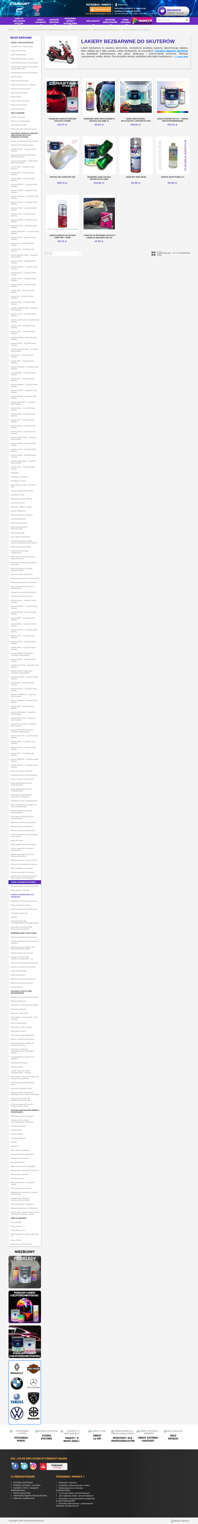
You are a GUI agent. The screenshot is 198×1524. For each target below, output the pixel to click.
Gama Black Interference (20, 537)
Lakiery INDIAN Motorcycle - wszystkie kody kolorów (22, 672)
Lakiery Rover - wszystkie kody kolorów (23, 409)
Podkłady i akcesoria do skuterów (24, 901)
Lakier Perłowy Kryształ (20, 101)
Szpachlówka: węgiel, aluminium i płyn (24, 486)
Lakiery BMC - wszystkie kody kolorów (22, 173)
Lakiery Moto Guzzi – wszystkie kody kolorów (23, 719)
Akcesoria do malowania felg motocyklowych (22, 817)
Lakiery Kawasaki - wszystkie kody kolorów (24, 678)
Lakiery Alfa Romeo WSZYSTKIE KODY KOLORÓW (23, 156)
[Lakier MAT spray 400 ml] (136, 155)
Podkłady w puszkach (19, 477)
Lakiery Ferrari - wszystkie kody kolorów (23, 238)
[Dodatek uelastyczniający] (173, 155)
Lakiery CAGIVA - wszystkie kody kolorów (24, 631)
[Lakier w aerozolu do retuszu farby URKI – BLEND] (62, 214)
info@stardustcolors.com (98, 14)
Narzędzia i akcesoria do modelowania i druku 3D (20, 1099)
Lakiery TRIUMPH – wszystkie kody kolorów (24, 760)
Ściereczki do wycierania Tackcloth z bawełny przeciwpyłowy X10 (99, 236)
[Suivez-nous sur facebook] (16, 1466)
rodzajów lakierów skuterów (171, 51)
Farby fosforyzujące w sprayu (22, 59)
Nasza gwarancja (21, 1493)
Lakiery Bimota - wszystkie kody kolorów (23, 613)
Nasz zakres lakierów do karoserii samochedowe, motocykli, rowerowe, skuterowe (24, 135)
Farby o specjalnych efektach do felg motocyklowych (23, 806)
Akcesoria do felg (18, 503)
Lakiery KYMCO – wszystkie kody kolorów (24, 689)
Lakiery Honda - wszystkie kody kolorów (23, 262)
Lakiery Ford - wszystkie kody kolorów (22, 250)
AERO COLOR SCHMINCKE (21, 1244)
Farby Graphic (16, 1222)
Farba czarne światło (19, 105)
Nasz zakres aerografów (20, 1150)
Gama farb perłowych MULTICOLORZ (19, 528)
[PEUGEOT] (33, 1398)
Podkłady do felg (17, 495)
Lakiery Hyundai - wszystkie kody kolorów (24, 268)
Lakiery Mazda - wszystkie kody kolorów (23, 344)
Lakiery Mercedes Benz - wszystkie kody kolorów (24, 350)
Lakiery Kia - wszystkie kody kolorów (22, 297)
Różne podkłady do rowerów (22, 868)
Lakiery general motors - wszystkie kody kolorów (24, 256)
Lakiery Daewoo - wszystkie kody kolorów (24, 221)
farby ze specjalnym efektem (19, 21)
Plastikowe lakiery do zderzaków (24, 582)
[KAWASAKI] (33, 1413)
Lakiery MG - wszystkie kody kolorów (22, 356)
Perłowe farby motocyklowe (22, 826)
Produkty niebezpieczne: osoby (74, 1485)
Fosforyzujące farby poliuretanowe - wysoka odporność (25, 68)
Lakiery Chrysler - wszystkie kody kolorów (24, 203)
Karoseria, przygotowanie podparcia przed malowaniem (75, 1499)
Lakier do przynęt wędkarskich (22, 1035)
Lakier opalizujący (18, 109)
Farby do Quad (17, 840)
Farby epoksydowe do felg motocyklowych (21, 790)
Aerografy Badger (18, 1162)
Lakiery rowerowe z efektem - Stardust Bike (22, 849)
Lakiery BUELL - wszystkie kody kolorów (23, 625)
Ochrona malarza (17, 1178)
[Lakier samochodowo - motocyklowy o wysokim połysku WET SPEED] (136, 97)
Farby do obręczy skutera (21, 905)
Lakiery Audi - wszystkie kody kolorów (22, 168)
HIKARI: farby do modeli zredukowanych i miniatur (21, 1072)
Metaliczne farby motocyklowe (23, 830)
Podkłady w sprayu (18, 481)
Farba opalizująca (18, 533)
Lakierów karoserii (54, 20)
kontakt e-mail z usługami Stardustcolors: (25, 1489)
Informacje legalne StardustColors (30, 1495)
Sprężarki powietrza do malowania (24, 1208)
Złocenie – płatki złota (19, 1013)
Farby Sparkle (16, 1226)
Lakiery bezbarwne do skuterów (22, 895)
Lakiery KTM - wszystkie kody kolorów (22, 684)
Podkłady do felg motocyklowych (24, 801)
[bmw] (16, 1383)
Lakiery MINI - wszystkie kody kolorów (22, 362)
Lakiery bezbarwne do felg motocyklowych (21, 811)
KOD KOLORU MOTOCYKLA (22, 596)
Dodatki (14, 917)
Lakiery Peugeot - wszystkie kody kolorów (24, 385)
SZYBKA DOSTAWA (23, 1482)
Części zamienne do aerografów (23, 1166)
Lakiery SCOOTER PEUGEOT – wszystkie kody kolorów (23, 731)
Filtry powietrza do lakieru (21, 1188)
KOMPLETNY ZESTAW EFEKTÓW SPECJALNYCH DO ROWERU (24, 877)
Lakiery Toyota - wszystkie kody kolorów (23, 456)
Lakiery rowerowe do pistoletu (22, 872)
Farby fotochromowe (19, 93)
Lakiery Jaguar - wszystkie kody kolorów (23, 285)
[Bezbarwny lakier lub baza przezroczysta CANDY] (99, 155)
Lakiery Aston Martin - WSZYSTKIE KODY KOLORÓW (24, 162)
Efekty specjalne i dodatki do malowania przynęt (22, 1044)
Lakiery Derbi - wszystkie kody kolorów (23, 636)
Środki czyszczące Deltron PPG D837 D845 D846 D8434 (23, 948)
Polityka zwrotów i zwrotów (27, 1485)
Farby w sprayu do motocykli (22, 779)
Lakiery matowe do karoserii (22, 953)
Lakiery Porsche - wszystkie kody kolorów (24, 391)
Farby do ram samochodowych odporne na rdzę (23, 557)
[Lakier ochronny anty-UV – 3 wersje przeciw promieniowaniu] (173, 97)
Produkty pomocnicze (19, 913)
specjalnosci (93, 21)
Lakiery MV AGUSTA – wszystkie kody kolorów (23, 725)
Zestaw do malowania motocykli (23, 592)
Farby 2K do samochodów (21, 547)
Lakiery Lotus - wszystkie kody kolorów (23, 332)
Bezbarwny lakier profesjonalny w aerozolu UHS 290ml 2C (99, 120)
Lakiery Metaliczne (18, 511)
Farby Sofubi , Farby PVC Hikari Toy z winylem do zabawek (25, 1077)
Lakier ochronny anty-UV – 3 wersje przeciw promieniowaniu (172, 120)
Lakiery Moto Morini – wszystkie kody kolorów (23, 713)
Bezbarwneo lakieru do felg (21, 499)
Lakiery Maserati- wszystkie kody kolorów (24, 338)
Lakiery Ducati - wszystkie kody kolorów (23, 642)
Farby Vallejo (16, 1240)
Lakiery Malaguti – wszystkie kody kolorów (24, 701)
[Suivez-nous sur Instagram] (34, 1466)
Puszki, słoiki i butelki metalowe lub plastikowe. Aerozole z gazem (25, 1213)
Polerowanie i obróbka (19, 1174)
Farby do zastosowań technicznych (24, 963)
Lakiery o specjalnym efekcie (22, 43)
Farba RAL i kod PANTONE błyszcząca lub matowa (21, 928)
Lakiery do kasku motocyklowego (24, 909)
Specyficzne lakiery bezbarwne (23, 979)
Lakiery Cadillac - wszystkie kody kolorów (24, 191)
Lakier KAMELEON (18, 51)
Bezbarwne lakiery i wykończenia (24, 933)
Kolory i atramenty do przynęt (22, 1039)
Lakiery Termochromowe (20, 89)
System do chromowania (20, 121)
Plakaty (14, 1142)
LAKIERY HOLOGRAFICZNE (22, 47)
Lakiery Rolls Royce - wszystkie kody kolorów (23, 403)
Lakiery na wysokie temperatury (23, 967)
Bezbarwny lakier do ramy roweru (24, 860)
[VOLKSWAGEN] (16, 1413)
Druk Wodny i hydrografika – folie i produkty (24, 1018)
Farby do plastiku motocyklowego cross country (24, 835)
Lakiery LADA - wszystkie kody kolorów (23, 303)
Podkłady (14, 473)
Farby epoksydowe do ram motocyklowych (21, 784)
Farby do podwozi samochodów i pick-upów (24, 563)
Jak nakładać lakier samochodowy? (76, 1496)
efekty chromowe (40, 20)
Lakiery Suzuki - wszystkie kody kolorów (23, 450)
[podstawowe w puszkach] (25, 1272)
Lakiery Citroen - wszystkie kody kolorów (23, 209)
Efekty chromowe (17, 113)
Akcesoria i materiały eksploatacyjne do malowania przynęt (22, 1051)
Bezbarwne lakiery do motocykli (23, 822)
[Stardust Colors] (26, 8)
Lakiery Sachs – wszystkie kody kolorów (23, 742)
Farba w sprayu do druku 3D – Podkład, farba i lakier (22, 1105)
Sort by (48, 253)
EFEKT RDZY (16, 97)
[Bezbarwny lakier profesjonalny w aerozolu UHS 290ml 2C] (99, 97)
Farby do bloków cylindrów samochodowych (21, 569)
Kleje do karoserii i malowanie (22, 1204)
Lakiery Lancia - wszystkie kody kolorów (23, 315)
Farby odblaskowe (18, 975)
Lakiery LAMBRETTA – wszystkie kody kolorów (23, 695)
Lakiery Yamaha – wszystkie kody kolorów (24, 766)
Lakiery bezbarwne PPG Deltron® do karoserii (25, 942)
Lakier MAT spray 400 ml (136, 177)
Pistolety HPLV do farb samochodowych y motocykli (22, 1121)
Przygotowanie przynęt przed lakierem (22, 1058)
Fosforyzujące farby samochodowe (24, 73)
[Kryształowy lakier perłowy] (62, 155)
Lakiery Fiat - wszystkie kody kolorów (22, 244)
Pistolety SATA (16, 1130)
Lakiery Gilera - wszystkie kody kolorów (23, 648)
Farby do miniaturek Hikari (21, 1088)
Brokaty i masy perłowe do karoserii (25, 997)
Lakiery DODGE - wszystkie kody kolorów (24, 226)
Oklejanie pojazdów (18, 1009)
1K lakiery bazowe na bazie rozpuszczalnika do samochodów (24, 542)
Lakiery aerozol (17, 987)
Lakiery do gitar (17, 1067)
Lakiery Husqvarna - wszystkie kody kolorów (25, 666)
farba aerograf (125, 20)
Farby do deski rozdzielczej (22, 574)
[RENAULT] (16, 1368)
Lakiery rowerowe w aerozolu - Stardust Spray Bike (23, 855)
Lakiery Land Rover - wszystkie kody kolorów (25, 321)
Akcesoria (15, 1146)
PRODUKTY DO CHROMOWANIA (24, 129)
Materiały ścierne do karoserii (22, 1116)
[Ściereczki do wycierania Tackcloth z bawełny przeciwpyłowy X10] (99, 214)
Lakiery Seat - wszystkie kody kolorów (22, 421)
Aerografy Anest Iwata (19, 1158)
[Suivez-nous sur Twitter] (25, 1466)
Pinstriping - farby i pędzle (21, 1027)
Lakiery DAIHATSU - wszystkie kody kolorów (25, 232)
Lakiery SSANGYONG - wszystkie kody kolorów (24, 438)
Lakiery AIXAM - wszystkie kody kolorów (23, 150)
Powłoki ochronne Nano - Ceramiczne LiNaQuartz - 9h (22, 958)
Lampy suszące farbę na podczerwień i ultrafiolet (20, 1199)
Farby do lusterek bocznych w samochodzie (22, 587)
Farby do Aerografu (18, 1218)
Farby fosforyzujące (18, 55)
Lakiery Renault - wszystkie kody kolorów (24, 397)
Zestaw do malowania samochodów (25, 141)
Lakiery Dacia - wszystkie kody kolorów (23, 215)
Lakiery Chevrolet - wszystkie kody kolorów (24, 197)
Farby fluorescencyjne (19, 81)
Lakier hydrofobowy (18, 971)
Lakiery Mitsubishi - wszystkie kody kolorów (25, 368)
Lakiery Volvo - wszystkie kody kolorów (23, 468)
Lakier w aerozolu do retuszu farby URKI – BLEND (62, 236)
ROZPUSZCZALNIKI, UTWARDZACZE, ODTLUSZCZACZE (25, 922)
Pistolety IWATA (17, 1134)
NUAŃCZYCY (142, 21)
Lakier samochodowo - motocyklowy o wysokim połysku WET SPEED (136, 121)
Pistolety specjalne (18, 1138)
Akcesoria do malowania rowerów (24, 864)
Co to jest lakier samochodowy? (74, 1493)
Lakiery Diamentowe (19, 523)
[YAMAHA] (16, 1398)
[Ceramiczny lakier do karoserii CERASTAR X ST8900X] (62, 97)
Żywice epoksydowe (19, 1023)
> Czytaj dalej (181, 56)
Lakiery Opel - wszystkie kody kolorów (22, 379)
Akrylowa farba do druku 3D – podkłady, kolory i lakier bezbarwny (25, 1093)
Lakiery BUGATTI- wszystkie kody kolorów (24, 185)
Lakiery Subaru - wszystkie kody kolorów (23, 444)
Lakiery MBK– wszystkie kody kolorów (22, 707)
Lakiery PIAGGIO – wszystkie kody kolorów (24, 736)
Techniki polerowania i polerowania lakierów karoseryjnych (74, 1504)
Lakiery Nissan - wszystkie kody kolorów (23, 374)
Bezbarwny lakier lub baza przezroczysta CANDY (99, 178)
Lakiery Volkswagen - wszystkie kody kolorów (23, 462)
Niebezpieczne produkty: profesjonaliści (70, 1489)
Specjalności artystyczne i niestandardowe (21, 992)
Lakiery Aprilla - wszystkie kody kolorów (23, 601)
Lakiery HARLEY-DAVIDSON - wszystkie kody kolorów (22, 654)
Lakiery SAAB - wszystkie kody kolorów (23, 415)
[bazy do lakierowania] (25, 1307)
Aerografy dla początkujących (22, 1154)
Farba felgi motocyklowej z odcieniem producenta (21, 796)
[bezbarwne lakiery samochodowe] (25, 1341)
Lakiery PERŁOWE (18, 519)
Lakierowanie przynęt (19, 1063)
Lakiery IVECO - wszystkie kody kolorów (23, 279)
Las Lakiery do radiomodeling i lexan (23, 1083)
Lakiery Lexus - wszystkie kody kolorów (23, 326)
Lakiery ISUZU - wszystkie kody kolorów (23, 273)
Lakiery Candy (16, 77)
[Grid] (153, 253)
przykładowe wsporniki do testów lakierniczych (24, 1193)
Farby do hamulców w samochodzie (25, 578)
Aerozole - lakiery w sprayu (21, 507)
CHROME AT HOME (18, 125)
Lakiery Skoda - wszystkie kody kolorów (23, 426)
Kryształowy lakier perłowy (62, 177)
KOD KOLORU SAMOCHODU (22, 145)
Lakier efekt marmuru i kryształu (23, 85)
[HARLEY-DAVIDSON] (33, 1368)
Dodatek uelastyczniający (172, 177)
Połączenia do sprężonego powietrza (25, 1170)
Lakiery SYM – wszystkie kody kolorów (22, 754)
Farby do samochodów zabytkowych (20, 552)
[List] (159, 253)
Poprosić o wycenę (67, 1482)
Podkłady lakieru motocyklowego (24, 775)
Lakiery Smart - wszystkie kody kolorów (23, 432)
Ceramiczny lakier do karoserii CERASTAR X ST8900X (62, 120)
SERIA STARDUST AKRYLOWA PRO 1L (25, 1235)
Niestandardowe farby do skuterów (24, 886)
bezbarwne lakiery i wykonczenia (70, 21)
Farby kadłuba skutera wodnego (23, 844)
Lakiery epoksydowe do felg (22, 491)
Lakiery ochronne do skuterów (23, 882)
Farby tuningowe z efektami (22, 515)
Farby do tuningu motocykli (21, 771)
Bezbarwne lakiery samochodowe (24, 937)
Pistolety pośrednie (18, 1126)
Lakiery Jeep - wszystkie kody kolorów (22, 291)
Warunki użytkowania (23, 1498)
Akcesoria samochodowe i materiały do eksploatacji (25, 1111)
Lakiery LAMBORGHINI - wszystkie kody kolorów (24, 309)
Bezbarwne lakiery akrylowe (22, 983)
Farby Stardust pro (18, 1230)
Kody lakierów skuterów (20, 890)
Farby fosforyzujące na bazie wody (24, 63)
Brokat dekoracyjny (18, 1001)
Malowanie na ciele (18, 1031)
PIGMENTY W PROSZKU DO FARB (24, 1005)
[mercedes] (33, 1383)
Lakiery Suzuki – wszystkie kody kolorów (23, 748)
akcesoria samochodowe (110, 20)
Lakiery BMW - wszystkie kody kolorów (23, 179)
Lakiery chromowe (18, 117)
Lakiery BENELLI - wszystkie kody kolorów (24, 607)
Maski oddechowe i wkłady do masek (22, 1183)
